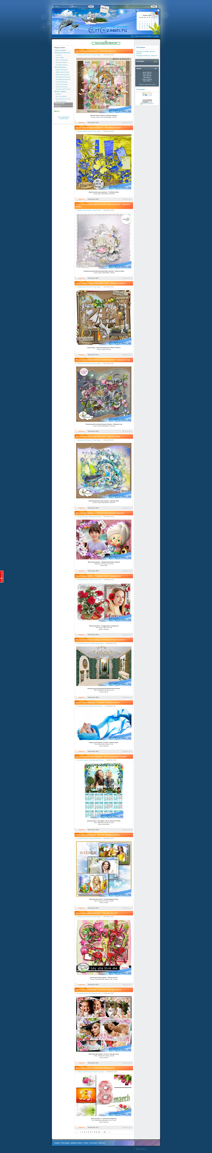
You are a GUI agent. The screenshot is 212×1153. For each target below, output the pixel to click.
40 (105, 1132)
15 (151, 23)
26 (144, 27)
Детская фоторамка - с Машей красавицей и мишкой (100, 513)
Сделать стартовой (140, 36)
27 (147, 27)
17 (139, 25)
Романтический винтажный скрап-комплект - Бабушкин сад (103, 360)
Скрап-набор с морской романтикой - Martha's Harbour (101, 283)
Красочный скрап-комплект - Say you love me (96, 913)
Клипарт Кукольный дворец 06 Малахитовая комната (100, 640)
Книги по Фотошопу (61, 101)
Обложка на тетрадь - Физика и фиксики (145, 52)
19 (144, 25)
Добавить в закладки (152, 36)
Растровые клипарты (61, 64)
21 (149, 25)
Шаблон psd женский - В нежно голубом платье (97, 702)
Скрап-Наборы (59, 57)
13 (147, 23)
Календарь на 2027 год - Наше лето (147, 55)
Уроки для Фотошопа (61, 86)
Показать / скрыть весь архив (147, 84)
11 (142, 23)
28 (149, 27)
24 (139, 27)
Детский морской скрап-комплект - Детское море (98, 436)
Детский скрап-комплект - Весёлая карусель (96, 51)
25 (142, 27)
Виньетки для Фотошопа (62, 74)
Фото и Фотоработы (61, 96)
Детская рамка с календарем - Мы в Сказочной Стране (101, 756)
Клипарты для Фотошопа (84, 54)
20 (147, 25)
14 (149, 23)
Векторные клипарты (61, 62)
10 (139, 23)
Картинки (58, 94)
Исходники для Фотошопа (62, 79)
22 (151, 25)
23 (154, 25)
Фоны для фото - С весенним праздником (95, 1068)
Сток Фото (58, 55)
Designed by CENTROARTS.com (141, 1149)
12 (144, 23)
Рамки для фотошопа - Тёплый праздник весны (98, 835)
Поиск (132, 36)
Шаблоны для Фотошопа (62, 72)
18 (142, 25)
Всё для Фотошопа (83, 516)
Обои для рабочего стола (62, 98)
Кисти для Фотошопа (61, 81)
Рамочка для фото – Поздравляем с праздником (98, 576)
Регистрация (58, 10)
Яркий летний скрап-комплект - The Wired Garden (98, 128)
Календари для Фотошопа (62, 77)
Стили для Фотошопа (61, 84)
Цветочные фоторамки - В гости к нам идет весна (98, 990)
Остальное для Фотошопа (62, 89)
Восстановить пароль (69, 10)
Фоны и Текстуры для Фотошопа (61, 60)
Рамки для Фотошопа (61, 69)
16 (154, 23)
